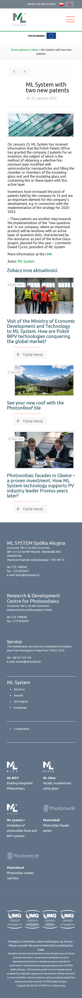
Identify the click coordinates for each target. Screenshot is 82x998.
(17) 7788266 (19, 566)
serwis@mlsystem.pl (28, 661)
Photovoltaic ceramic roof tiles (20, 873)
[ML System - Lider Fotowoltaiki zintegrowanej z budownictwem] (19, 20)
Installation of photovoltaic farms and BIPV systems (22, 828)
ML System (26, 261)
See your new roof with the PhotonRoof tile (35, 405)
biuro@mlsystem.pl (27, 574)
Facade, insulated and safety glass (57, 783)
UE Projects (21, 701)
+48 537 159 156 (21, 657)
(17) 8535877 (21, 570)
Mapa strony (59, 985)
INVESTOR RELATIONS (42, 4)
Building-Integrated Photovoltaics (19, 783)
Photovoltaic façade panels (56, 825)
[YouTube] (44, 991)
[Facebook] (38, 991)
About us (19, 689)
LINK (48, 254)
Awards (18, 695)
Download (20, 707)
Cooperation (21, 728)
